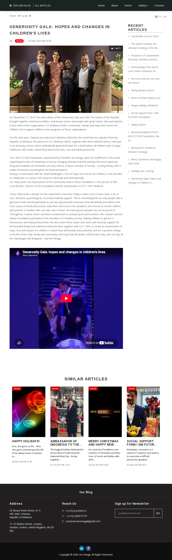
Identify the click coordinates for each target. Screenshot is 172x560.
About (114, 5)
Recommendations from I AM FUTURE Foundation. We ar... (143, 136)
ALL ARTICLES (43, 5)
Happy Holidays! (26, 441)
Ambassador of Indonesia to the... (66, 442)
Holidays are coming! (142, 171)
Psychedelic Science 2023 (145, 36)
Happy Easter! (138, 124)
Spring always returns (142, 90)
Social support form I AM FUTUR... (142, 442)
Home (101, 5)
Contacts (159, 5)
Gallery (142, 5)
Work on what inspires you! (145, 97)
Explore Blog (22, 5)
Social (19, 41)
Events (128, 5)
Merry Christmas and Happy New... (103, 442)
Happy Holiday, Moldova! (144, 105)
